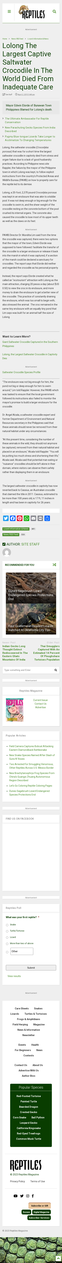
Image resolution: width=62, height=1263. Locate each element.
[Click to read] (31, 619)
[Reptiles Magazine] (30, 21)
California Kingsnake (29, 1128)
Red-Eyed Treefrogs (28, 1133)
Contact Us (40, 703)
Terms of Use (37, 1181)
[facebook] (33, 1196)
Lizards (14, 1013)
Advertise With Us (29, 1070)
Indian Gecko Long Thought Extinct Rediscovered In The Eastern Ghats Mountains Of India (15, 653)
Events (22, 1044)
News (39, 1050)
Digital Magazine (41, 1212)
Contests (28, 1055)
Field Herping (20, 1024)
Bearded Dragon (28, 1106)
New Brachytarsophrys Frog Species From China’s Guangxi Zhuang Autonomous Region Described (32, 777)
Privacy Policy (17, 1181)
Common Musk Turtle (28, 1138)
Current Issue (40, 700)
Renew (26, 1212)
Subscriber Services (39, 1218)
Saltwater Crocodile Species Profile (21, 372)
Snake (13, 924)
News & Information (28, 1029)
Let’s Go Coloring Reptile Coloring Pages (30, 785)
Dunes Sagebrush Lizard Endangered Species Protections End (30, 595)
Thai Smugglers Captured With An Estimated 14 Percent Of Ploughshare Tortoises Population (46, 653)
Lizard (13, 937)
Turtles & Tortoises (35, 1013)
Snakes (38, 1008)
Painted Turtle (28, 1101)
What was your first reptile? (22, 917)
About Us (38, 1065)
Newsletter (28, 1035)
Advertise (40, 707)
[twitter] (22, 1196)
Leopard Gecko (28, 1122)
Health (35, 1044)
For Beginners (23, 1050)
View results (14, 976)
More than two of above (21, 943)
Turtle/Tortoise (17, 931)
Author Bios (28, 1075)
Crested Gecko (28, 1112)
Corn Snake (19, 1117)
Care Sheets (22, 1008)
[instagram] (27, 1196)
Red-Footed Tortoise (29, 1096)
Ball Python (38, 1117)
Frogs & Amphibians (28, 1019)
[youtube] (16, 1196)
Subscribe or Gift (39, 1206)
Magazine (39, 1024)
